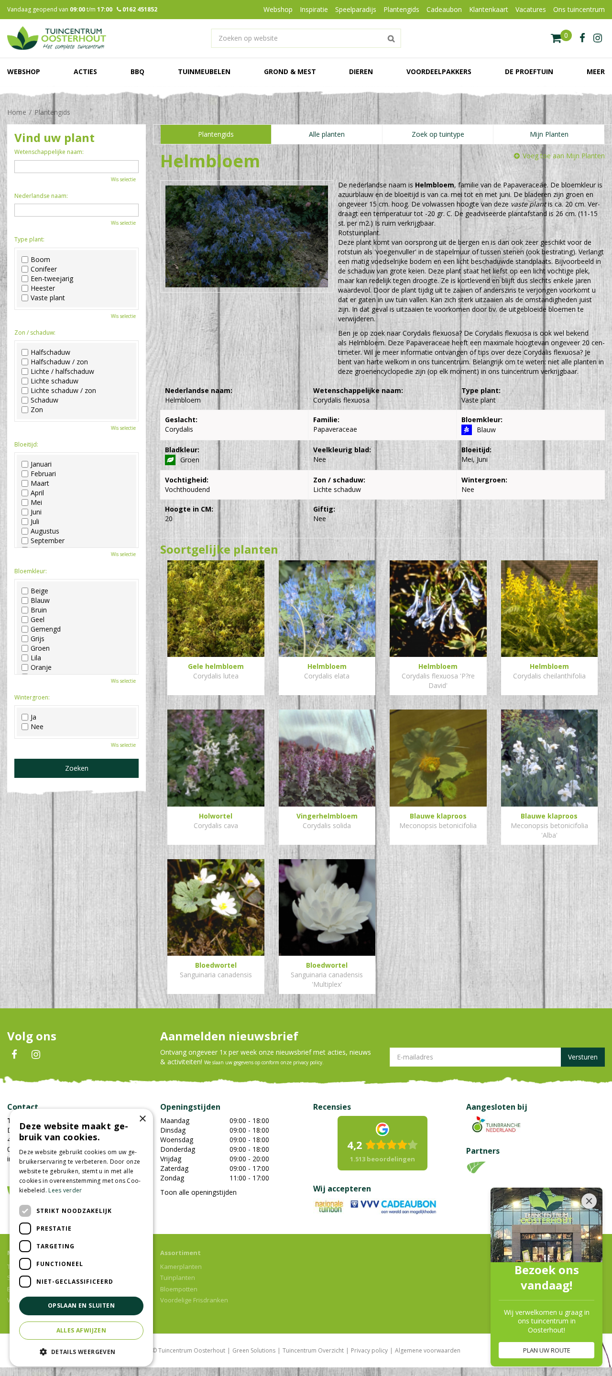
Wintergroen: (32, 697)
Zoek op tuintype (438, 134)
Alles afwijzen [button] (81, 1330)
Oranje (41, 667)
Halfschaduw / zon (59, 362)
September (48, 540)
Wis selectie (123, 179)
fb (582, 38)
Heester (43, 288)
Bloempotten (178, 1289)
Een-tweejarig (52, 278)
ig (597, 38)
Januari (41, 464)
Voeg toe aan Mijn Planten (564, 155)
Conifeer (44, 269)
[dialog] (81, 1237)
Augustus (45, 531)
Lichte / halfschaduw (62, 371)
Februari (43, 473)
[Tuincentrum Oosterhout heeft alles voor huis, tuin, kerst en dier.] (56, 38)
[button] (81, 1351)
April (37, 493)
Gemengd (46, 629)
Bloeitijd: (26, 444)
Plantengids (216, 134)
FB (14, 1055)
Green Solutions (253, 1350)
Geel (37, 619)
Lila (36, 658)
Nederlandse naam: (41, 196)
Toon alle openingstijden (198, 1192)
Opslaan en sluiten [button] (81, 1305)
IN (36, 1055)
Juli (35, 521)
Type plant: (29, 239)
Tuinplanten (177, 1277)
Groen (40, 648)
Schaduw (44, 400)
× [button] (142, 1119)
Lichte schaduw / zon (63, 390)
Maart (40, 483)
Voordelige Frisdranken (194, 1300)
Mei (36, 502)
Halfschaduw (50, 352)
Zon (37, 409)
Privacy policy (369, 1350)
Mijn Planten (549, 134)
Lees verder (65, 1190)
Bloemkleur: (30, 571)
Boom (40, 259)
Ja (33, 717)
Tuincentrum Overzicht (313, 1350)
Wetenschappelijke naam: (49, 152)
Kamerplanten (181, 1266)
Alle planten (327, 134)
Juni (36, 512)
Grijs (37, 638)
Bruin (39, 610)
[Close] (589, 1201)
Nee (37, 726)
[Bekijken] (561, 38)
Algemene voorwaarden (427, 1350)
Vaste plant (48, 298)
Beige (39, 591)
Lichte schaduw (54, 381)
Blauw (40, 600)
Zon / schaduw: (34, 332)
